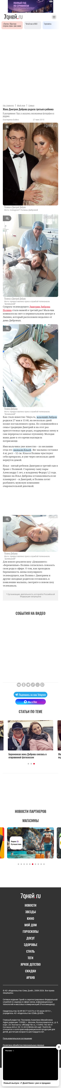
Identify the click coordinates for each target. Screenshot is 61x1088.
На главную (8, 105)
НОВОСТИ (30, 905)
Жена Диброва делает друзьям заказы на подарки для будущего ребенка (30, 756)
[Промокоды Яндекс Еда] (30, 842)
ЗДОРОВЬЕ (30, 944)
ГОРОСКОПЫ (30, 931)
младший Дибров (47, 417)
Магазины (30, 820)
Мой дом (21, 105)
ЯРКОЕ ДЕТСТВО (31, 964)
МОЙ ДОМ (30, 925)
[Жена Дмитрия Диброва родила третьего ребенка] (33, 685)
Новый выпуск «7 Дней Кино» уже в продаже (27, 1083)
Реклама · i (9, 1050)
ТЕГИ (30, 958)
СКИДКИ (30, 971)
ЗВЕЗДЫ (30, 912)
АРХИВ (30, 977)
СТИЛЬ (30, 951)
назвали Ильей (22, 449)
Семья (31, 105)
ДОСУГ (30, 938)
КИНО (30, 918)
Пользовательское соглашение (17, 1038)
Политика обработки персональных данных (23, 1045)
